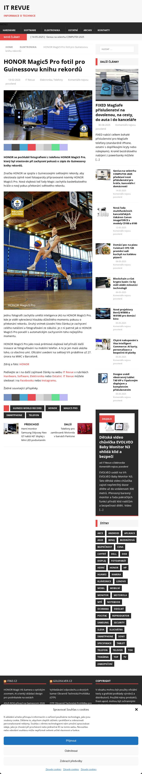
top (116, 657)
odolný (119, 608)
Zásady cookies (53, 769)
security (119, 622)
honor (52, 408)
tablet (121, 643)
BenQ (111, 540)
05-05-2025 (121, 323)
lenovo (121, 581)
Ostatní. (57, 376)
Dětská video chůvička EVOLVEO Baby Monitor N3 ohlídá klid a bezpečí (116, 447)
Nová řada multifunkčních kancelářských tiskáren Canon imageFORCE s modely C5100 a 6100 (125, 215)
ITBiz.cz (12, 681)
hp (125, 567)
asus (100, 540)
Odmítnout (71, 750)
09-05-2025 (121, 261)
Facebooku (27, 380)
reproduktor (120, 615)
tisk (130, 650)
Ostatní (73, 30)
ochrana (103, 608)
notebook (113, 602)
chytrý (101, 554)
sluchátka (116, 629)
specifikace (104, 643)
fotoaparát (118, 560)
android (113, 533)
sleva (100, 629)
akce (100, 533)
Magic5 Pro (71, 408)
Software (30, 30)
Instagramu (49, 380)
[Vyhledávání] (117, 49)
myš (99, 602)
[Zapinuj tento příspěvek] (32, 147)
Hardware (9, 30)
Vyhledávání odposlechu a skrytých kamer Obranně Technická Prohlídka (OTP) (70, 693)
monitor (103, 595)
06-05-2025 (121, 292)
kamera (116, 574)
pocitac (102, 615)
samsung (103, 622)
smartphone (14, 415)
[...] (98, 159)
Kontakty (104, 30)
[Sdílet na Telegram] (72, 147)
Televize (118, 650)
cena (120, 546)
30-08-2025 (104, 125)
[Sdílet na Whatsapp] (56, 147)
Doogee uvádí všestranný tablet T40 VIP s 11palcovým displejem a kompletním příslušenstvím (125, 381)
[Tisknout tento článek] (48, 147)
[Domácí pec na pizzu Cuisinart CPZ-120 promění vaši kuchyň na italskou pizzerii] (103, 248)
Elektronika (52, 30)
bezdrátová (127, 540)
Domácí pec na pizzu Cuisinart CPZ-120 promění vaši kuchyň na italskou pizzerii (125, 251)
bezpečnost (104, 546)
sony (121, 636)
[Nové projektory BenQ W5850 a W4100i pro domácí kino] (103, 313)
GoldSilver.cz (62, 681)
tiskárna (103, 657)
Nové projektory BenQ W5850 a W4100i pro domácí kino (124, 314)
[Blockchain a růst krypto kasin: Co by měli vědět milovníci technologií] (103, 282)
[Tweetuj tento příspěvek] (16, 147)
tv (125, 657)
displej (101, 560)
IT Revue (30, 79)
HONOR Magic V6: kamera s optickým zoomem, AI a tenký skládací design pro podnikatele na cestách (24, 693)
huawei (101, 574)
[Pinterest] (139, 37)
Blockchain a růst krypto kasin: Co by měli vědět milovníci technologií (125, 283)
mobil (101, 588)
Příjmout (71, 740)
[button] (136, 709)
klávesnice (104, 581)
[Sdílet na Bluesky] (80, 147)
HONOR (24, 364)
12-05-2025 (121, 227)
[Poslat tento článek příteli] (40, 147)
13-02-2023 (14, 79)
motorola (120, 595)
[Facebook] (126, 37)
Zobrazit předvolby (71, 761)
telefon (34, 415)
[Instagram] (132, 37)
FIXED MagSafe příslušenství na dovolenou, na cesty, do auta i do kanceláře (116, 112)
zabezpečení (104, 664)
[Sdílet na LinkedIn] (24, 147)
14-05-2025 (121, 190)
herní (100, 567)
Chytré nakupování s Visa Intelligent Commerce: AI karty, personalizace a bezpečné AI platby (125, 346)
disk (124, 554)
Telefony (58, 79)
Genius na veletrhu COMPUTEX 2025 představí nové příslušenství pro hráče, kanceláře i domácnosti (124, 178)
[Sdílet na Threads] (88, 147)
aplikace (129, 533)
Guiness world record (27, 408)
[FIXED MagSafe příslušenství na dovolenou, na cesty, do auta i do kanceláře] (117, 85)
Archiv (88, 30)
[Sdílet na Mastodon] (63, 147)
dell (114, 554)
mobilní (115, 588)
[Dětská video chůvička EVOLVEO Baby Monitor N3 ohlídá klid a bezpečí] (116, 423)
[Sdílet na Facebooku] (8, 147)
